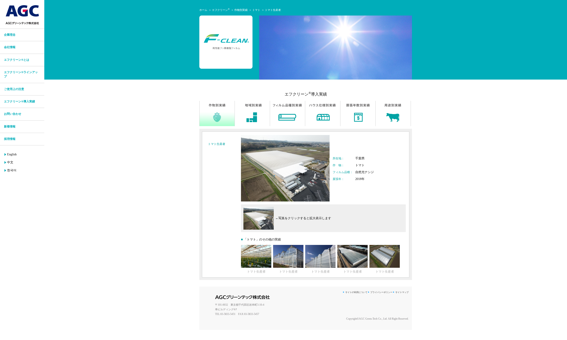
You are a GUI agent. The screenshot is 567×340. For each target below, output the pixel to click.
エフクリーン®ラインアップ (21, 74)
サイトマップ (402, 292)
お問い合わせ (12, 113)
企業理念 (10, 34)
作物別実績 (241, 10)
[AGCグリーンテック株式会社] (22, 15)
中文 (10, 162)
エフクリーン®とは (16, 59)
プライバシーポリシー (381, 292)
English (12, 154)
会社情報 (10, 47)
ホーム (203, 10)
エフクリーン (221, 10)
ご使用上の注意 (14, 89)
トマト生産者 (273, 10)
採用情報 (10, 139)
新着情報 (10, 126)
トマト (256, 10)
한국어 (11, 170)
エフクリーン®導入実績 (19, 101)
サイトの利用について (356, 292)
